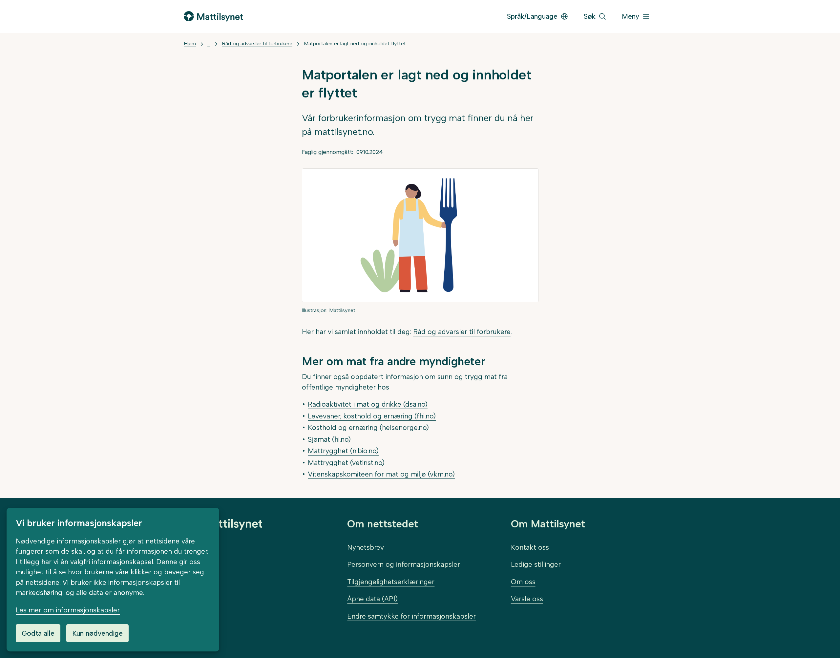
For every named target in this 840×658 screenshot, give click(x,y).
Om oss (523, 582)
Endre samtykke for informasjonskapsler (411, 616)
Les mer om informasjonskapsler (68, 610)
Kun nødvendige (97, 633)
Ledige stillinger (536, 564)
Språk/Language (532, 16)
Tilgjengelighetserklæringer (390, 582)
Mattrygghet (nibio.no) (343, 451)
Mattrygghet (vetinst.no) (346, 462)
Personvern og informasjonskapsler (403, 564)
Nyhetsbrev (365, 547)
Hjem (190, 43)
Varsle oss (527, 599)
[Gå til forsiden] (213, 16)
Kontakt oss (530, 547)
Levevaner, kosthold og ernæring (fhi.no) (372, 416)
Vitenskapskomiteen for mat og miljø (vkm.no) (381, 474)
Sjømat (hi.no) (329, 439)
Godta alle (38, 633)
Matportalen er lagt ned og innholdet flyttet (355, 43)
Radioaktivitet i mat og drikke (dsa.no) (368, 404)
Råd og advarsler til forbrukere (257, 43)
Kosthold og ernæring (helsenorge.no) (368, 427)
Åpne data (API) (372, 599)
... (208, 43)
